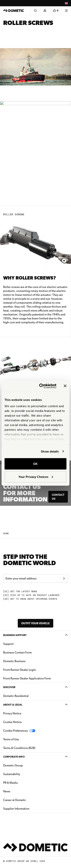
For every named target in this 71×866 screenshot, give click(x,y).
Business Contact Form (17, 652)
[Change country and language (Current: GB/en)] (66, 3)
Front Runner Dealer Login (19, 670)
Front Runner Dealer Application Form (27, 678)
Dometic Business (26, 661)
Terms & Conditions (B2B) (19, 748)
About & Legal (12, 704)
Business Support (15, 635)
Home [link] (6, 533)
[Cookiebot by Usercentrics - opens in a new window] (41, 386)
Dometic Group (25, 765)
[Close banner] (65, 386)
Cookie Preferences (15, 730)
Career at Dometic (27, 800)
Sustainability (11, 774)
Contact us (58, 496)
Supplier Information (16, 808)
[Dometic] (13, 10)
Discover (9, 687)
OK (35, 464)
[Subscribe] (64, 578)
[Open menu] (66, 10)
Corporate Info (14, 756)
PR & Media (22, 782)
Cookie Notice (12, 722)
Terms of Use (11, 739)
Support (8, 644)
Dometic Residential (28, 696)
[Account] (45, 10)
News (19, 791)
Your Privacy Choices (33, 476)
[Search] (35, 10)
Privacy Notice (12, 713)
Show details (50, 451)
